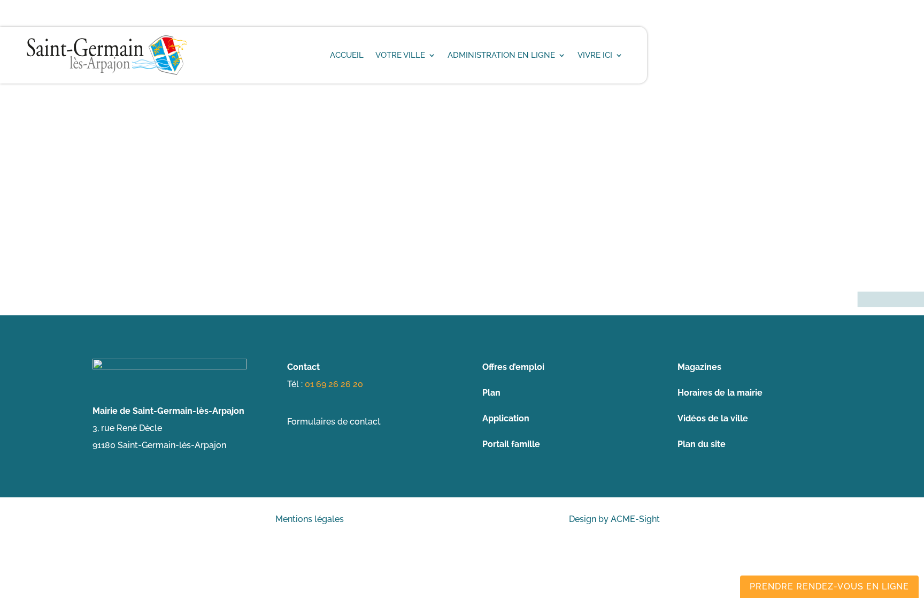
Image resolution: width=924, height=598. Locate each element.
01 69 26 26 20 (334, 384)
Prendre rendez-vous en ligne (829, 586)
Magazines (699, 367)
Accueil (347, 55)
